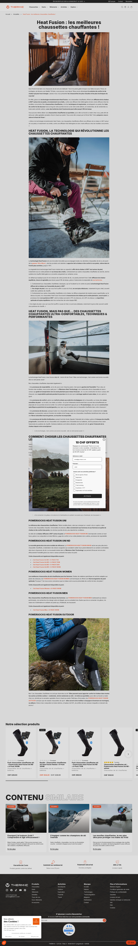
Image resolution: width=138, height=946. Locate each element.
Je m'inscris (87, 496)
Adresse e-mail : (78, 456)
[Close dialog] (104, 439)
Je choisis (22, 936)
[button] (4, 943)
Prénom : (75, 463)
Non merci (8, 936)
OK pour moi (34, 936)
